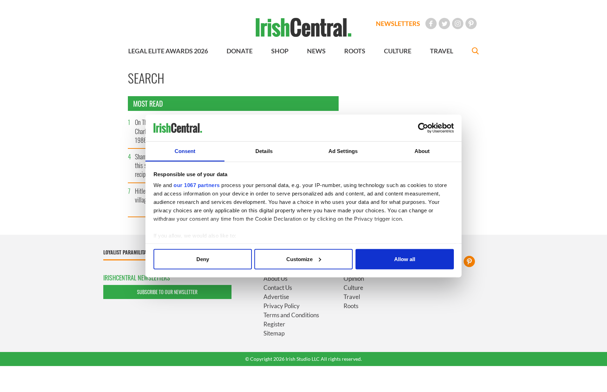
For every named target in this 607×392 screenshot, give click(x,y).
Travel (352, 296)
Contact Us (277, 287)
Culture (353, 287)
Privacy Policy (281, 306)
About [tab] (422, 151)
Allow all (404, 259)
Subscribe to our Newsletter (167, 291)
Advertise (276, 296)
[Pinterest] (471, 23)
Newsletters (398, 23)
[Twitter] (444, 23)
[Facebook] (431, 23)
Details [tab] (264, 151)
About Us (275, 278)
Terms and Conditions (291, 315)
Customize (299, 259)
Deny (202, 259)
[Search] (475, 51)
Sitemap (274, 333)
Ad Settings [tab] (343, 151)
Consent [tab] (185, 151)
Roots (351, 306)
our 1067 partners (197, 185)
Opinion (354, 278)
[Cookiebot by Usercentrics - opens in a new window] (423, 128)
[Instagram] (457, 23)
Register (274, 324)
